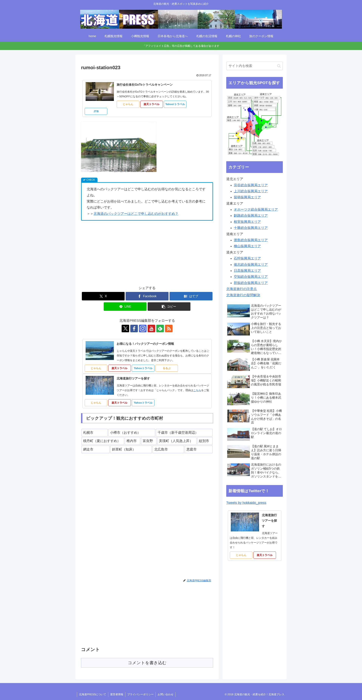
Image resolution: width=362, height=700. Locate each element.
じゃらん (128, 104)
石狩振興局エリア (247, 258)
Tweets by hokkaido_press (246, 503)
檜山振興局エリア (247, 246)
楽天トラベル (152, 104)
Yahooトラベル (143, 368)
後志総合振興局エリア (251, 264)
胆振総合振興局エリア (251, 283)
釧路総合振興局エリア (251, 215)
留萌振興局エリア (247, 197)
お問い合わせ (165, 694)
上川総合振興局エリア (251, 191)
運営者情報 (116, 694)
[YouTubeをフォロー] (151, 328)
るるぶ (167, 368)
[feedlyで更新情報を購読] (160, 328)
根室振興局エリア (247, 222)
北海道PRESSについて (92, 694)
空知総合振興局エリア (251, 277)
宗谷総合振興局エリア (251, 185)
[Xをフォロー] (125, 328)
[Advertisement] (112, 251)
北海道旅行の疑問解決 (243, 295)
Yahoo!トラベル (175, 104)
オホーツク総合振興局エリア (256, 209)
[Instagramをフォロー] (142, 328)
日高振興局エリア (247, 270)
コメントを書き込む (147, 662)
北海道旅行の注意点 (241, 289)
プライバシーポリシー (140, 694)
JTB (96, 111)
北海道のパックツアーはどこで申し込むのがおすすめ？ (136, 214)
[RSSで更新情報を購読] (169, 328)
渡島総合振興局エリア (251, 240)
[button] (169, 306)
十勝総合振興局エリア (251, 228)
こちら (197, 390)
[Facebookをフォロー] (134, 328)
